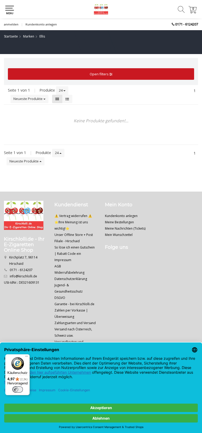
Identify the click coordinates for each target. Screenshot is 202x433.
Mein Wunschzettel (119, 235)
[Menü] (26, 357)
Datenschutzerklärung (70, 279)
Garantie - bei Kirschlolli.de (74, 304)
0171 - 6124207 (186, 24)
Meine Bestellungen (119, 222)
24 (61, 90)
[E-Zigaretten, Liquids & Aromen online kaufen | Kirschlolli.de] (101, 9)
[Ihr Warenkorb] (192, 11)
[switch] (17, 389)
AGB (57, 266)
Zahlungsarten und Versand (75, 323)
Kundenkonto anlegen (41, 24)
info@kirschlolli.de (23, 276)
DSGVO (59, 297)
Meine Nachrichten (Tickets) (125, 228)
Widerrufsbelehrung (69, 272)
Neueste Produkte (28, 98)
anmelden (11, 24)
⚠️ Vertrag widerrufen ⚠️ (73, 216)
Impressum (62, 260)
